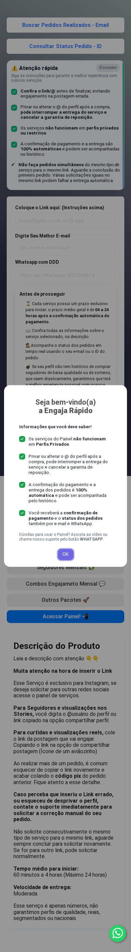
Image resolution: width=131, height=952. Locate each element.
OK (65, 554)
